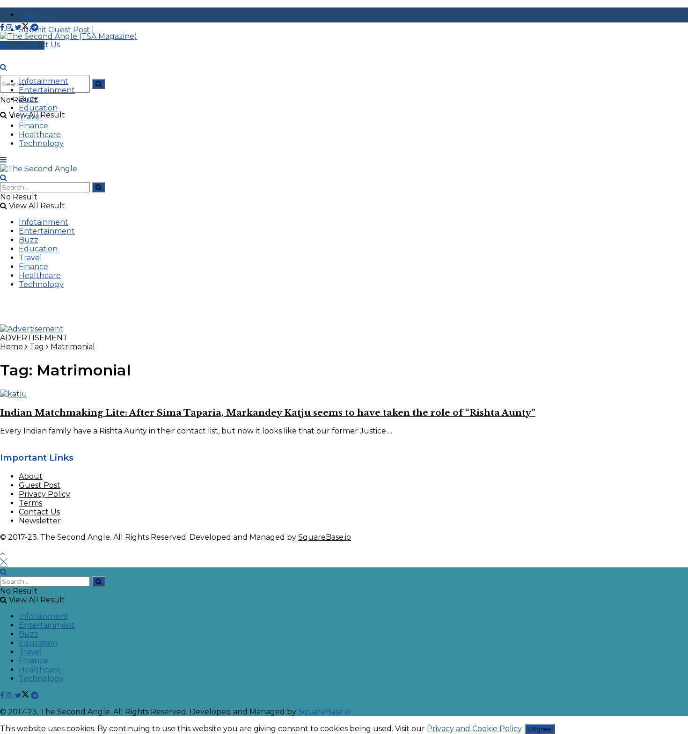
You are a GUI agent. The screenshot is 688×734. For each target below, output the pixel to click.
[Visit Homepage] (68, 36)
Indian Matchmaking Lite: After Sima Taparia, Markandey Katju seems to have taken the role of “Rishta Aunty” (267, 412)
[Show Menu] (3, 159)
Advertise (25, 45)
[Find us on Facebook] (3, 27)
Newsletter (40, 520)
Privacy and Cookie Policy (474, 728)
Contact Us (39, 511)
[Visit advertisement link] (31, 328)
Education (38, 107)
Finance (33, 125)
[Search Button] (98, 84)
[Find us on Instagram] (10, 27)
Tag (36, 346)
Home (11, 346)
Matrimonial (73, 346)
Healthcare (40, 134)
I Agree (539, 729)
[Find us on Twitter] (23, 27)
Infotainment (43, 81)
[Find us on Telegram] (34, 27)
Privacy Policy (44, 494)
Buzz (28, 99)
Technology (41, 143)
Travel (30, 116)
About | (35, 14)
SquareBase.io (324, 537)
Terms (30, 503)
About (31, 476)
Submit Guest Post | (56, 29)
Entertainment (47, 90)
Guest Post (39, 485)
